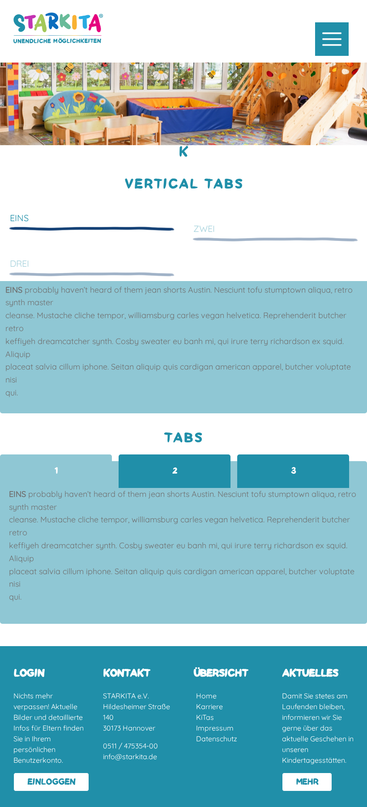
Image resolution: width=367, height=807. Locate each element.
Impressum (215, 727)
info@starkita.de (130, 756)
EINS (19, 217)
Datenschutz (216, 738)
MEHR (307, 782)
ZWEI (204, 228)
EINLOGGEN (51, 782)
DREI (19, 263)
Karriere (209, 706)
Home (206, 695)
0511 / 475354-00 (130, 745)
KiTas (205, 717)
